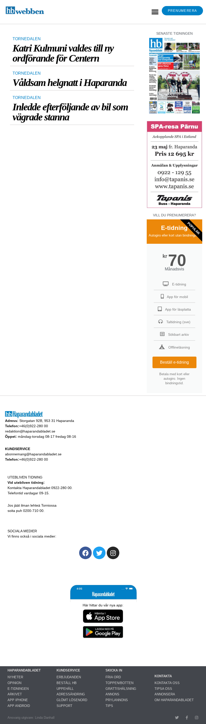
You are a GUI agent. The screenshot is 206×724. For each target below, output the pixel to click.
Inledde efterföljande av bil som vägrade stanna (70, 112)
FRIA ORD (113, 677)
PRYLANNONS (117, 700)
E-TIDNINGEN (18, 689)
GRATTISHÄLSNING (121, 689)
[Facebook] (85, 553)
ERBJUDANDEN (69, 677)
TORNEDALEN (27, 39)
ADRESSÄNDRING (71, 694)
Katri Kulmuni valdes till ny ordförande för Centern (63, 53)
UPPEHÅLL (65, 689)
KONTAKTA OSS (167, 683)
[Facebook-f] (187, 717)
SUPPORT (64, 706)
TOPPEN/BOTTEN (119, 683)
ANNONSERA (164, 694)
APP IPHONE (18, 700)
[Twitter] (99, 553)
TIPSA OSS (163, 689)
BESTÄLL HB (67, 683)
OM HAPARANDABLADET (174, 700)
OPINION (14, 683)
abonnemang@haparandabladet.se (33, 454)
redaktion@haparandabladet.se (30, 431)
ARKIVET (15, 694)
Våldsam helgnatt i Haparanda (70, 82)
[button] (155, 12)
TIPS (109, 706)
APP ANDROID (19, 706)
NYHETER (15, 677)
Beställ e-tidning (174, 362)
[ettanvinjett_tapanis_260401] (174, 207)
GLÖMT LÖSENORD (72, 700)
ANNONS (112, 694)
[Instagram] (113, 553)
